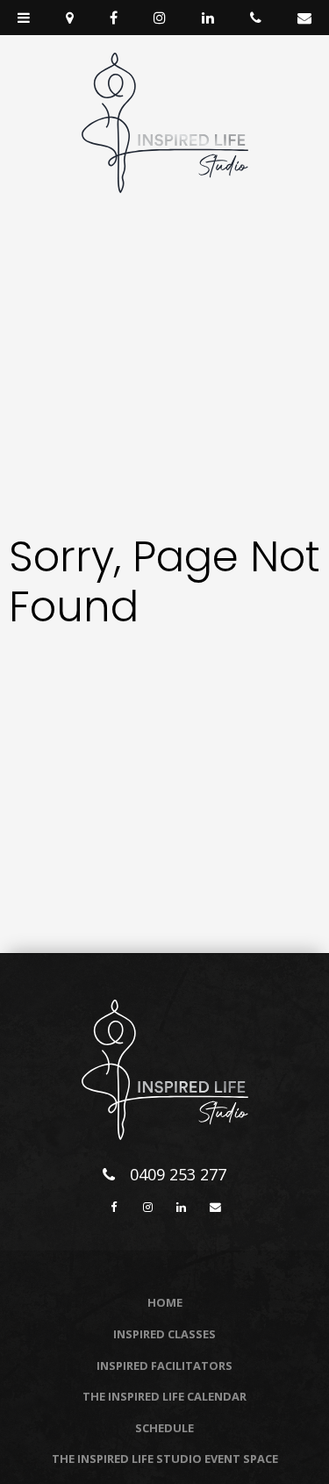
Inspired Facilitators (164, 1365)
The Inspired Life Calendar (164, 1396)
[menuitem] (164, 1303)
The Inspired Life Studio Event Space (165, 1458)
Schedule (164, 1428)
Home (164, 1302)
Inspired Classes (164, 1334)
